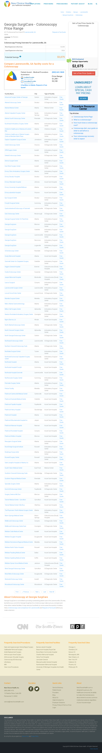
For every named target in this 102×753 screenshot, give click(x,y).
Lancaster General (42, 659)
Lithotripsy (7, 662)
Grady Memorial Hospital (12, 256)
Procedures (62, 4)
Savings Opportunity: (80, 61)
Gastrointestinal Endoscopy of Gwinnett (17, 208)
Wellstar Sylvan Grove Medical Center (16, 563)
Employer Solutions (58, 702)
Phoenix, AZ (72, 664)
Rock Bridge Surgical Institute (14, 447)
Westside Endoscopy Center (13, 579)
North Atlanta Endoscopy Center (15, 325)
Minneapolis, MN (74, 654)
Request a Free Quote (59, 32)
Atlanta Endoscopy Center (13, 102)
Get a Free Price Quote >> (83, 73)
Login (54, 707)
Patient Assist (78, 4)
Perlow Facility (9, 388)
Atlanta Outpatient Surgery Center (15, 113)
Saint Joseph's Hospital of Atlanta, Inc (16, 462)
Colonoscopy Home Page (83, 117)
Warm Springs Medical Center (14, 515)
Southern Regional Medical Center (15, 478)
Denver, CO (72, 652)
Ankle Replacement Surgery (12, 652)
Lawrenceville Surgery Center (14, 288)
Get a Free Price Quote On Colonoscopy (83, 24)
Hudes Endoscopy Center (13, 272)
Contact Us (60, 700)
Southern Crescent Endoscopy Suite (16, 473)
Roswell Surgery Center (12, 457)
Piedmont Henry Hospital (12, 409)
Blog (90, 4)
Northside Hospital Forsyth (13, 367)
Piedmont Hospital (10, 415)
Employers (35, 4)
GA (35, 32)
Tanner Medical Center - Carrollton (15, 500)
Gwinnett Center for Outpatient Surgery (17, 261)
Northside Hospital (11, 362)
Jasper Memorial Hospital (13, 277)
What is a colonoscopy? (82, 120)
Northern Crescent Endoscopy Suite (16, 346)
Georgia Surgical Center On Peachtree (16, 219)
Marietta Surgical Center (12, 298)
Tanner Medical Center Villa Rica (15, 505)
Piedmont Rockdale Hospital (14, 431)
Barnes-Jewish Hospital (43, 647)
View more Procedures (11, 667)
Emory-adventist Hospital (13, 192)
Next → (38, 592)
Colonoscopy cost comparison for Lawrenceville (24, 608)
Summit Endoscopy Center (13, 489)
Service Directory (57, 687)
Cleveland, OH (73, 649)
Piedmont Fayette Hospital (13, 404)
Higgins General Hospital (12, 266)
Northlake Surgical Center (13, 351)
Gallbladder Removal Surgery (13, 649)
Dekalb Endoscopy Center (13, 155)
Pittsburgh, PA (73, 667)
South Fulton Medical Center (13, 468)
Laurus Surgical (10, 282)
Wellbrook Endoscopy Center (14, 521)
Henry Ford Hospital (42, 657)
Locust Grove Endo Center (13, 293)
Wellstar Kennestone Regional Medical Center (19, 542)
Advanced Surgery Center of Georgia (16, 97)
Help (53, 700)
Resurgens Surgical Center (13, 441)
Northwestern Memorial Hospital (46, 664)
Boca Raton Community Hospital (46, 652)
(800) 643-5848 (58, 72)
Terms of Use (67, 705)
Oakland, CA (72, 662)
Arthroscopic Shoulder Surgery (14, 657)
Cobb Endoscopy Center (12, 145)
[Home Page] (18, 4)
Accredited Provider (30, 81)
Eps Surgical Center (11, 198)
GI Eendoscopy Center (12, 251)
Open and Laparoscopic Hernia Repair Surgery (18, 647)
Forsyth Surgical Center (12, 203)
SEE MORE (83, 98)
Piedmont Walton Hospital (13, 436)
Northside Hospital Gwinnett (13, 372)
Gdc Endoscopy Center (12, 214)
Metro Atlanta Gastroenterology (15, 304)
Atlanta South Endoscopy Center (15, 118)
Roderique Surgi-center (12, 452)
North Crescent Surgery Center (14, 330)
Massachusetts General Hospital (46, 662)
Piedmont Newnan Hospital (13, 425)
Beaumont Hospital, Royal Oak (45, 649)
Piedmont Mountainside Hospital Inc (16, 420)
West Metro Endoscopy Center (14, 574)
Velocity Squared (94, 749)
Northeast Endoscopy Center (14, 341)
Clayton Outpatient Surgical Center (15, 139)
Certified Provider (29, 77)
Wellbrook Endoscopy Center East (15, 526)
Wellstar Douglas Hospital (13, 537)
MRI (5, 664)
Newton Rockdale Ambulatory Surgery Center (19, 314)
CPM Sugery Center (11, 150)
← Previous (25, 592)
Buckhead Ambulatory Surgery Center (16, 124)
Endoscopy (18, 659)
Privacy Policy (56, 705)
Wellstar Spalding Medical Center (15, 558)
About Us (55, 697)
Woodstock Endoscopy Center (14, 584)
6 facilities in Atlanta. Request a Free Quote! (34, 86)
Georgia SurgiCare (18, 24)
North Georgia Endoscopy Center (15, 335)
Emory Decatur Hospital (12, 176)
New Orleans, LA (74, 657)
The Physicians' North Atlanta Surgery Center (19, 510)
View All (51, 592)
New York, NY (73, 659)
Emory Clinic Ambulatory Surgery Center (17, 171)
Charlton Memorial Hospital (45, 654)
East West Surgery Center (13, 166)
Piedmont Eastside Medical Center (15, 399)
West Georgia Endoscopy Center (15, 568)
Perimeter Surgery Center (12, 383)
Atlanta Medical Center (12, 108)
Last (44, 592)
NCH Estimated (78, 59)
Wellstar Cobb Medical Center (14, 531)
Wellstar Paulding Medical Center (15, 552)
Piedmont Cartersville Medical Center (16, 394)
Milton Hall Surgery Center (13, 309)
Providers (48, 4)
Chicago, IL (72, 647)
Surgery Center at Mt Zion (13, 494)
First (17, 592)
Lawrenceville (29, 32)
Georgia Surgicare (10, 224)
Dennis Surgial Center (11, 161)
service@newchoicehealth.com (14, 702)
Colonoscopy (8, 659)
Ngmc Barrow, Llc (10, 319)
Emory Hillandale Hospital (13, 182)
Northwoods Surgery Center (13, 378)
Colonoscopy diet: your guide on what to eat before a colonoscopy (86, 130)
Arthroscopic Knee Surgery (12, 654)
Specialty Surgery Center (12, 484)
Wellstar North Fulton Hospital (14, 547)
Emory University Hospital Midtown (16, 187)
